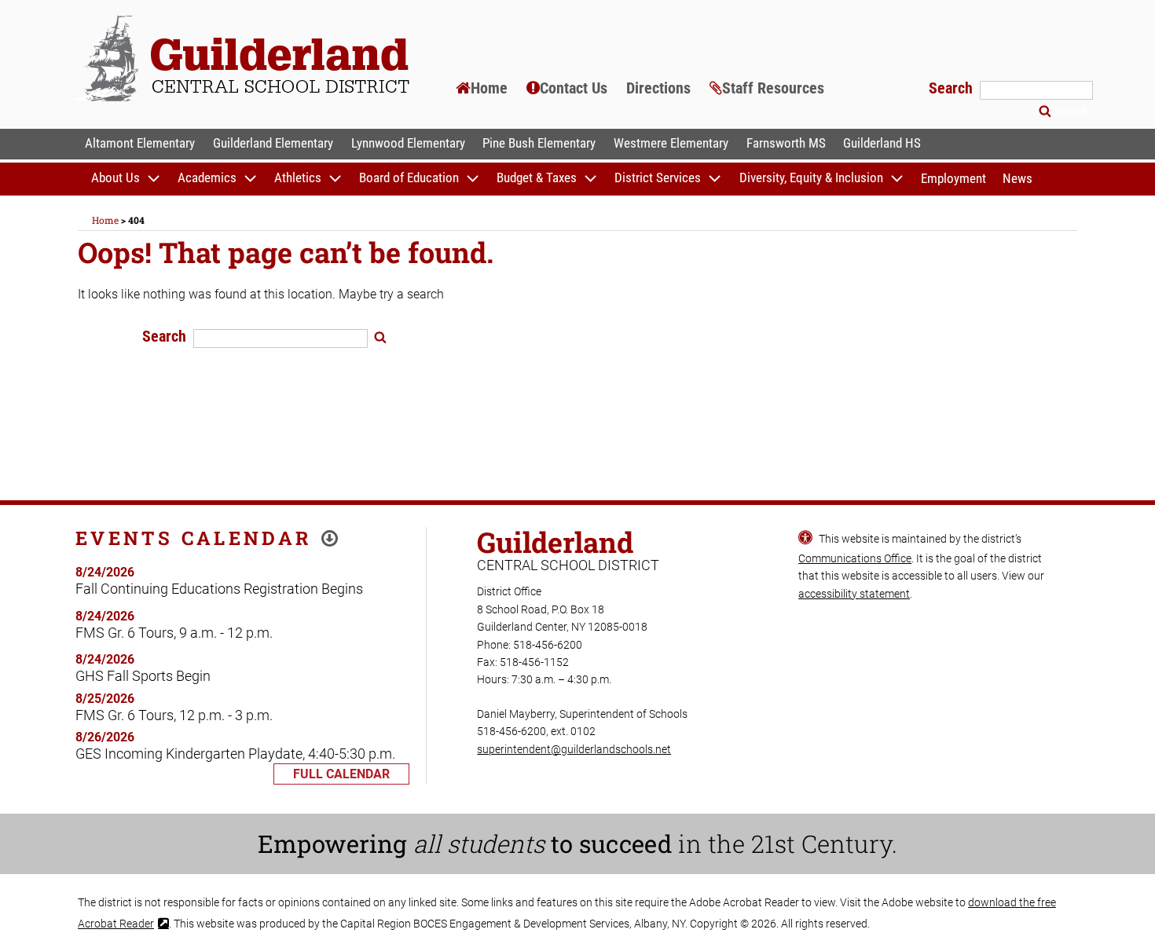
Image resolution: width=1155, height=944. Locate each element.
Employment (953, 178)
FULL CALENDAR (341, 774)
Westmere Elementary (671, 143)
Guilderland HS (882, 143)
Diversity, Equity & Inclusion (811, 178)
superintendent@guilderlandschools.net (574, 749)
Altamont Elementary (140, 143)
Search (953, 88)
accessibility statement (854, 593)
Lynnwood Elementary (408, 143)
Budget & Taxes (537, 178)
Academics (207, 178)
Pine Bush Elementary (539, 143)
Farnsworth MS (786, 143)
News (1017, 178)
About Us (115, 178)
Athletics (297, 178)
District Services (657, 178)
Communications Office (854, 558)
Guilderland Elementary (273, 143)
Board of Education (409, 178)
